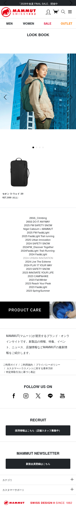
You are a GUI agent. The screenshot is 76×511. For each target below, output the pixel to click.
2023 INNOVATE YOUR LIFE (38, 272)
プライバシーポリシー (48, 364)
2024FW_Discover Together (38, 247)
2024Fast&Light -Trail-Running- (38, 250)
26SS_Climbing (38, 218)
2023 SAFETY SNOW (38, 268)
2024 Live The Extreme (38, 261)
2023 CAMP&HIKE (38, 276)
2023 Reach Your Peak (38, 283)
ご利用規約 (27, 364)
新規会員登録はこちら (38, 464)
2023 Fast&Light (38, 287)
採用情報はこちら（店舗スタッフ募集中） (38, 430)
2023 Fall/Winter (38, 279)
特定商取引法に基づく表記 (20, 371)
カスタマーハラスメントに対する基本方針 (29, 368)
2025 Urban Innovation (38, 239)
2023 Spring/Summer (38, 290)
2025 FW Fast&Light (38, 232)
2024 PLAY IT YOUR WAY (38, 265)
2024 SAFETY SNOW (38, 243)
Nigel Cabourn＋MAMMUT (38, 228)
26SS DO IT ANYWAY (38, 221)
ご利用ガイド (10, 364)
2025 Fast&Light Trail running (38, 236)
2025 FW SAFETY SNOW (38, 225)
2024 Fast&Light (38, 254)
